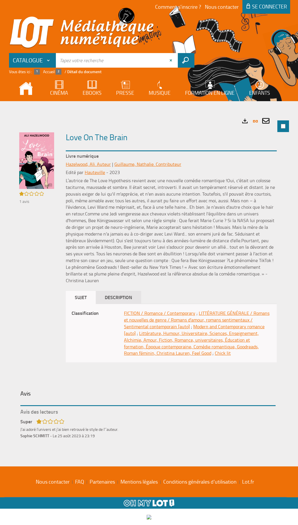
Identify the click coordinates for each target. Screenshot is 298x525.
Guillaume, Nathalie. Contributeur (147, 164)
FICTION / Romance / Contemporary (159, 313)
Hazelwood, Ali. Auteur (88, 164)
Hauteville (95, 172)
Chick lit (223, 353)
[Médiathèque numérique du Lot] (82, 33)
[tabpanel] (149, 282)
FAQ (79, 481)
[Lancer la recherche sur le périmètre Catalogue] (186, 60)
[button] (36, 160)
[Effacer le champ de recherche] (171, 60)
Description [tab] (118, 297)
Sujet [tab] (81, 297)
